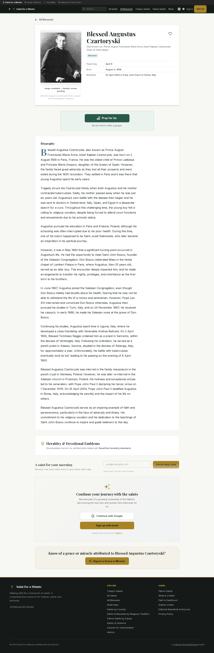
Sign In (189, 9)
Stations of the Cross (71, 2)
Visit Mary (50, 2)
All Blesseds (126, 9)
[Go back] (10, 9)
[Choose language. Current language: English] (179, 9)
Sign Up (200, 9)
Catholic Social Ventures (185, 644)
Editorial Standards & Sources (174, 609)
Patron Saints (159, 9)
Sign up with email (107, 525)
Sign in (119, 533)
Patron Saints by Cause (119, 618)
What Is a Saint (166, 595)
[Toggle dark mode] (183, 9)
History (110, 632)
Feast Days (113, 604)
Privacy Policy (166, 614)
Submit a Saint (166, 604)
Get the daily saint (166, 464)
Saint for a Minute (13, 2)
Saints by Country (116, 609)
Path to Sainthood (168, 600)
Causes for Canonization (120, 627)
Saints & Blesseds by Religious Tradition (128, 614)
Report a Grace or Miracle (109, 561)
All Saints (113, 9)
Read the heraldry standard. (115, 448)
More (171, 9)
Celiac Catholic (34, 2)
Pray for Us (109, 118)
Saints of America (116, 623)
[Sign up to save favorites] (170, 33)
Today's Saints (142, 9)
